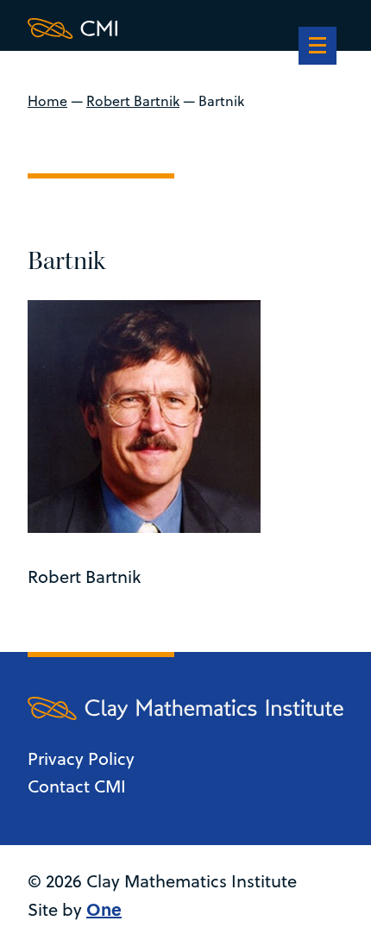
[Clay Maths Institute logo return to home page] (185, 28)
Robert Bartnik (132, 100)
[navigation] (317, 47)
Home (47, 100)
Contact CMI (77, 786)
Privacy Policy (81, 758)
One (104, 908)
